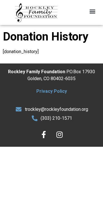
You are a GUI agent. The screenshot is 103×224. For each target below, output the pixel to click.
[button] (92, 11)
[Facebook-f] (44, 135)
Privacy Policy (51, 91)
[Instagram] (59, 135)
